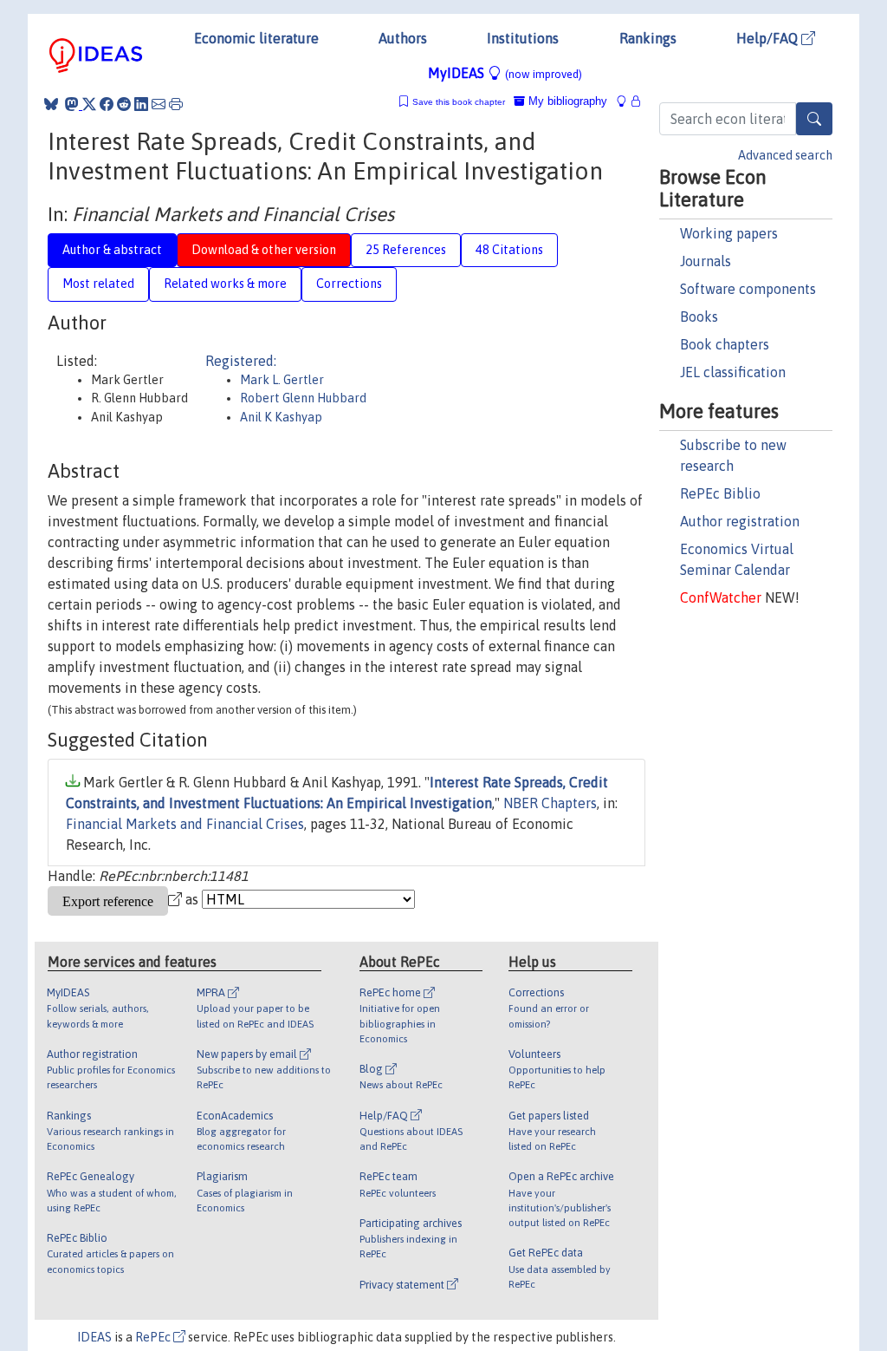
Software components (748, 289)
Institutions (523, 38)
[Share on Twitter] (89, 104)
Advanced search (785, 155)
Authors (403, 38)
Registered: (240, 361)
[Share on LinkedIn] (141, 104)
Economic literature (256, 38)
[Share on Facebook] (106, 104)
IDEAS (94, 1337)
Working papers (729, 233)
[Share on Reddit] (124, 104)
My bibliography (566, 101)
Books (699, 316)
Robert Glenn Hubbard (303, 398)
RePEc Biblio (720, 493)
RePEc (154, 1337)
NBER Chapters (550, 803)
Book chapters (724, 344)
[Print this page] (176, 104)
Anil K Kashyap (281, 417)
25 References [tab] (406, 250)
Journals (705, 261)
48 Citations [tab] (509, 250)
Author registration (740, 521)
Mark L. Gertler (282, 380)
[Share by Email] (158, 104)
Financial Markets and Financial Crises (185, 824)
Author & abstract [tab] (112, 250)
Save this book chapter (458, 102)
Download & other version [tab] (263, 250)
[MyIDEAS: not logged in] (626, 101)
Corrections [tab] (349, 283)
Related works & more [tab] (225, 283)
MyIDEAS (505, 73)
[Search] (814, 118)
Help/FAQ (768, 38)
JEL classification (733, 372)
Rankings (648, 38)
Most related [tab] (98, 283)
